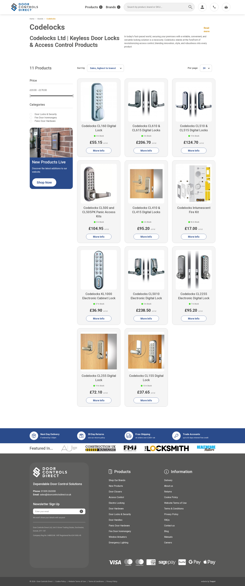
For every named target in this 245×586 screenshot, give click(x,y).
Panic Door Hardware (119, 525)
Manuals (168, 537)
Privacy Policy (171, 514)
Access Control (116, 497)
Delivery (168, 480)
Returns (168, 491)
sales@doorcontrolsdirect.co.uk (55, 494)
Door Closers (115, 491)
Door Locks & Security (120, 514)
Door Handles (115, 520)
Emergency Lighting (118, 542)
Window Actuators (118, 537)
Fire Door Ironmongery (120, 531)
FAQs (167, 520)
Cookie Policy (171, 497)
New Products (116, 486)
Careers (168, 542)
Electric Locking (116, 503)
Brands (111, 7)
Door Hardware (116, 508)
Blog (166, 531)
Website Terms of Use (175, 503)
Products (91, 7)
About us (168, 486)
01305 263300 (48, 491)
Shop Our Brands (117, 480)
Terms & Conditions (174, 508)
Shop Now (44, 182)
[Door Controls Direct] (27, 7)
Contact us (169, 525)
